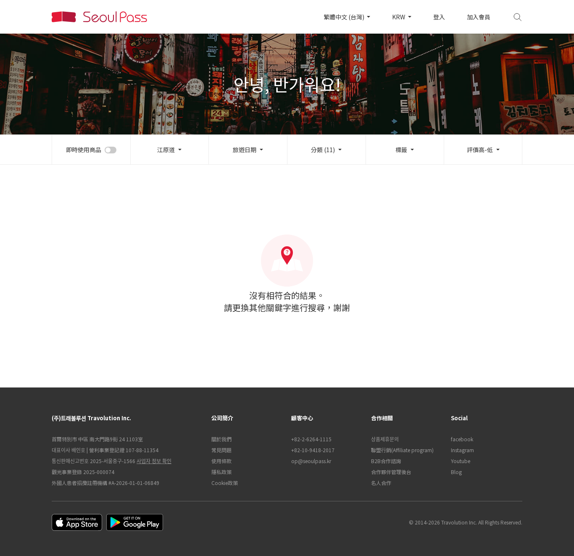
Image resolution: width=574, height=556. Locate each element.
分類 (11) (323, 149)
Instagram (462, 449)
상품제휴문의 (385, 439)
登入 (439, 17)
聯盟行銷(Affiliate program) (402, 449)
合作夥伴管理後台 (391, 471)
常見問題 (221, 449)
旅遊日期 (244, 149)
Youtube (460, 460)
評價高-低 (480, 149)
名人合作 (381, 482)
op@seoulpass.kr (311, 460)
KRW (399, 17)
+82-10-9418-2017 (312, 449)
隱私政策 (221, 471)
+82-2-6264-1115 (311, 439)
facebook (462, 439)
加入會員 (478, 17)
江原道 (166, 149)
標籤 (401, 149)
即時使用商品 (83, 149)
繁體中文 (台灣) (345, 17)
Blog (456, 471)
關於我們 (221, 439)
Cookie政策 (224, 482)
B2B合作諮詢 (386, 460)
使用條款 (221, 460)
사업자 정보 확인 (154, 460)
